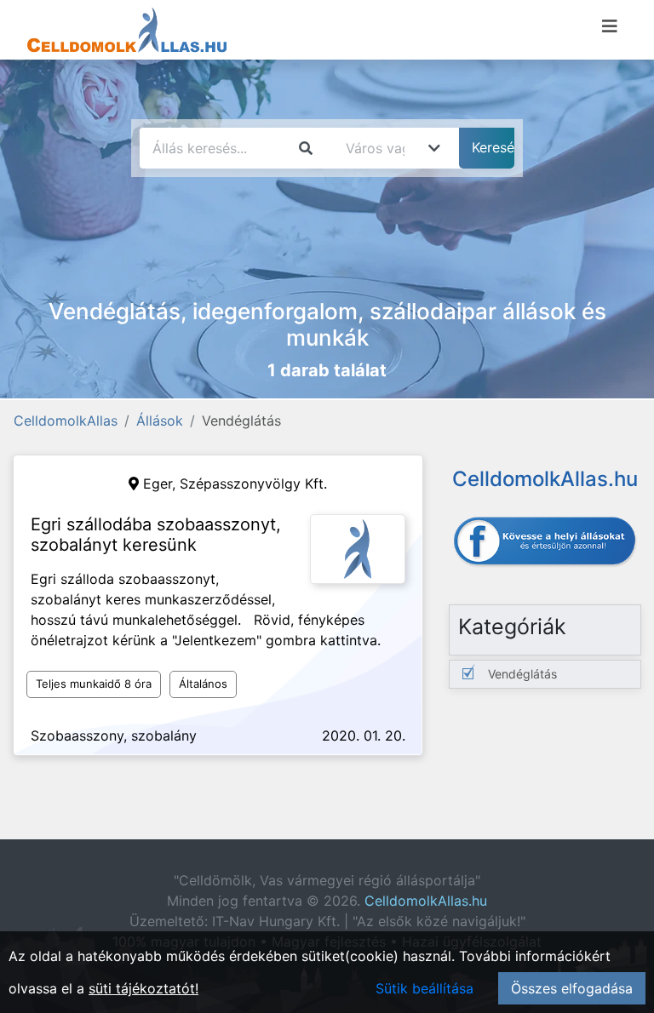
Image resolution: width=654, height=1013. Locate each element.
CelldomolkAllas (66, 420)
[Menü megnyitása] (609, 26)
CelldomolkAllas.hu (425, 900)
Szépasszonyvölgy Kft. (253, 483)
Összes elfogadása (572, 988)
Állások (159, 420)
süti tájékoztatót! (143, 988)
